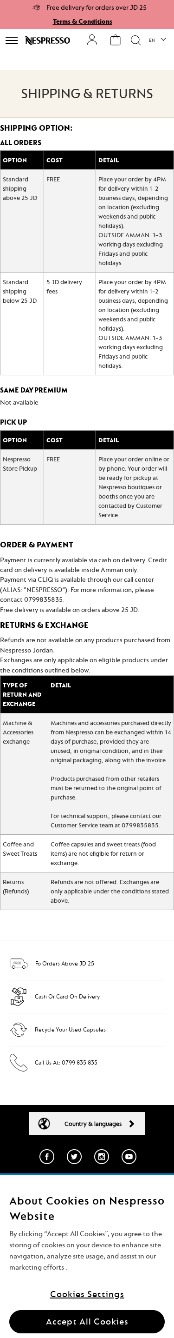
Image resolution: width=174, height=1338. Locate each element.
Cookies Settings (87, 1294)
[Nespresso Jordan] (47, 40)
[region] (87, 1256)
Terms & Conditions (82, 21)
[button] (157, 40)
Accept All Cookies (87, 1321)
